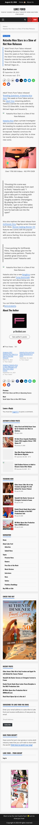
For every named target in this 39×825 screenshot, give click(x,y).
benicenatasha (10, 306)
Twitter (7, 581)
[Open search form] (25, 19)
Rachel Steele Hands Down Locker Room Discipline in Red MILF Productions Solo (8, 512)
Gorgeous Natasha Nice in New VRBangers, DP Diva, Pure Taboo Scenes (10, 368)
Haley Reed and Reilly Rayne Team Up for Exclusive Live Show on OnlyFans (8, 430)
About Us (30, 2)
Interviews (8, 573)
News (6, 577)
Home (4, 540)
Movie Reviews (9, 569)
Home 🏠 (22, 2)
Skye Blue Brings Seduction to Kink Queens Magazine (8, 454)
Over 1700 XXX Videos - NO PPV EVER (20, 171)
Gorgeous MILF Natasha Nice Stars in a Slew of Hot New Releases (10, 355)
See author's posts (19, 337)
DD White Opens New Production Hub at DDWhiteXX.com (8, 525)
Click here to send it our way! (22, 745)
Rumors (7, 561)
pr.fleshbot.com (11, 69)
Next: (14, 398)
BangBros (26, 274)
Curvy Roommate (23, 277)
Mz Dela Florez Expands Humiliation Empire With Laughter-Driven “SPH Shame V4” (8, 442)
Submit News (9, 551)
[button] (3, 20)
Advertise (8, 547)
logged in (15, 412)
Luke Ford (19, 9)
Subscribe (7, 725)
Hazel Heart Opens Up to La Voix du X (14, 696)
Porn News (6, 36)
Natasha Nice (8, 121)
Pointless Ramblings (11, 584)
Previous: (17, 391)
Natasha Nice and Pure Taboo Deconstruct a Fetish (27, 354)
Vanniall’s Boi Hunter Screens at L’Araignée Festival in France (8, 500)
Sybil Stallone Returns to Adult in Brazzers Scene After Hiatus (8, 467)
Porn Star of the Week (11, 565)
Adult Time (10, 101)
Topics (5, 554)
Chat (35, 19)
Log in (5, 758)
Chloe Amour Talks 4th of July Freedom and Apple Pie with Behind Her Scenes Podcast (8, 488)
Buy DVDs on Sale (8, 588)
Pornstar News (9, 557)
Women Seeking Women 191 (23, 227)
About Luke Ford (8, 544)
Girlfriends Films (9, 224)
